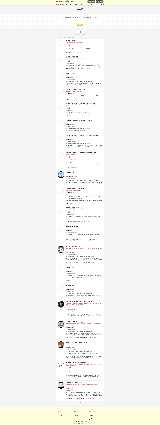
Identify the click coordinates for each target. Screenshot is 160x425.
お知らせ (90, 408)
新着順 (74, 37)
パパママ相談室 (76, 415)
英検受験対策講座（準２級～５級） (75, 188)
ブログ (97, 4)
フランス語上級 (70, 172)
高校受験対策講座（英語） (73, 57)
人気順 (60, 37)
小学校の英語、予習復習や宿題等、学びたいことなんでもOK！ (82, 135)
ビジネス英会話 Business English (75, 322)
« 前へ (76, 402)
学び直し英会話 (70, 267)
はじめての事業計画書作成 (73, 247)
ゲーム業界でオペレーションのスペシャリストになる (80, 301)
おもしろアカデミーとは (60, 4)
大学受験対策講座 (70, 40)
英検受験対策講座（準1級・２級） (75, 208)
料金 (81, 4)
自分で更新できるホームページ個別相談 (76, 362)
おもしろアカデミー (67, 1)
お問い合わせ (91, 415)
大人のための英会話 (71, 285)
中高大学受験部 (76, 411)
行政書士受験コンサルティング (74, 382)
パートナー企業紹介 (60, 415)
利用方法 (86, 4)
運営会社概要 (59, 408)
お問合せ (102, 4)
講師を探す (76, 4)
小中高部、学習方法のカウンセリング (76, 89)
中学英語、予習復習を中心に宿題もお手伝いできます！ (80, 120)
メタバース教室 (76, 416)
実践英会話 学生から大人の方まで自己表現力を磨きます (81, 153)
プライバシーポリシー (61, 412)
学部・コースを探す (69, 4)
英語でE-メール (70, 73)
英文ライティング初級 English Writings (76, 342)
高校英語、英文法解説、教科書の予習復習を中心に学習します (82, 104)
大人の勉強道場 (76, 412)
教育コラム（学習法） (92, 411)
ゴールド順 (67, 37)
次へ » (84, 402)
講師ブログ (90, 412)
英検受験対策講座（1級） (72, 226)
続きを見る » (87, 52)
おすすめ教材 (92, 4)
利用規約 (59, 411)
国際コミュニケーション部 (77, 408)
